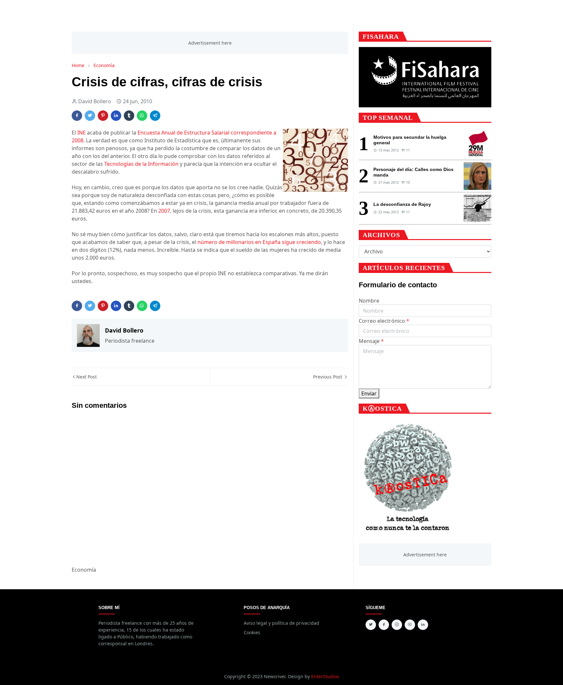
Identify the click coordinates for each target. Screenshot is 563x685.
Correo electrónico (384, 320)
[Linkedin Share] (116, 115)
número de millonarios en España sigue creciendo (259, 242)
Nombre (369, 300)
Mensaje (371, 341)
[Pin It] (103, 115)
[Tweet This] (90, 115)
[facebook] (384, 625)
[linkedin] (423, 625)
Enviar (369, 393)
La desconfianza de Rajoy (402, 204)
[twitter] (371, 625)
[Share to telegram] (155, 115)
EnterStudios (325, 676)
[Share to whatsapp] (142, 115)
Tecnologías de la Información (141, 163)
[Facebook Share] (77, 115)
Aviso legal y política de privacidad (281, 623)
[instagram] (397, 625)
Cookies (252, 632)
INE (81, 132)
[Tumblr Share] (129, 115)
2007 (164, 210)
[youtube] (410, 625)
